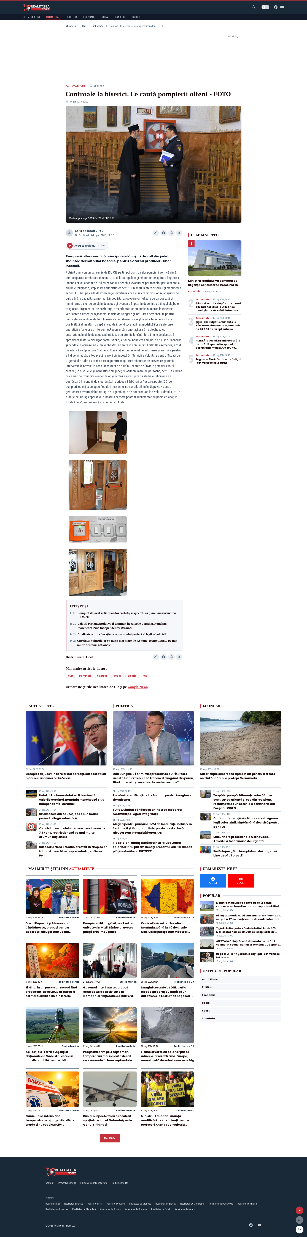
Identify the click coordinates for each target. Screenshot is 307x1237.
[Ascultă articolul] (299, 1210)
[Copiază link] (156, 233)
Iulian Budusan (185, 1110)
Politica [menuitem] (72, 17)
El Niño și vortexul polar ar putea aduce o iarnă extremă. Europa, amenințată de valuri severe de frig (167, 1056)
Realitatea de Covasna (56, 1209)
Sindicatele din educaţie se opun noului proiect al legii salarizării (122, 634)
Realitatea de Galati (161, 1209)
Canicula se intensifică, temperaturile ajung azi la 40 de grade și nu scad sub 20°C (50, 1120)
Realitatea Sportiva (73, 1203)
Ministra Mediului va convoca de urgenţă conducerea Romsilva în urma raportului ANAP (213, 285)
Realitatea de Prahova (136, 1209)
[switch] (265, 7)
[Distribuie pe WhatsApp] (171, 233)
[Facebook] (276, 7)
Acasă (72, 26)
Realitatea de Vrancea (140, 1203)
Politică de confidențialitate (93, 1182)
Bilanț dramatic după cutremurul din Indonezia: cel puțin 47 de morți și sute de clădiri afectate (218, 307)
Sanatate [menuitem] (121, 17)
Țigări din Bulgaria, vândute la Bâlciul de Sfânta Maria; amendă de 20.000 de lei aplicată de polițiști (218, 327)
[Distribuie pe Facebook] (163, 233)
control (102, 675)
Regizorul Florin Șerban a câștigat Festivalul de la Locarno (218, 361)
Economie (194, 291)
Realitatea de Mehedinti (84, 1209)
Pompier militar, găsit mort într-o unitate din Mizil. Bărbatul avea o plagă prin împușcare (108, 927)
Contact (49, 1182)
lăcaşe (117, 675)
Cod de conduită (120, 1182)
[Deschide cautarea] (253, 7)
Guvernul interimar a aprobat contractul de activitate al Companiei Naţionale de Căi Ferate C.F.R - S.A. (109, 993)
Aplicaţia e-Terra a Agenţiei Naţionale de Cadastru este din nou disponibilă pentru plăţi (49, 1056)
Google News (138, 687)
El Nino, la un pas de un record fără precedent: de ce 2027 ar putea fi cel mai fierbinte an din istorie (51, 991)
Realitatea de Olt (68, 917)
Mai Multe (110, 1138)
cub (70, 675)
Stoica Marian (128, 981)
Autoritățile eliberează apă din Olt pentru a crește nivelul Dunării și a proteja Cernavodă (237, 776)
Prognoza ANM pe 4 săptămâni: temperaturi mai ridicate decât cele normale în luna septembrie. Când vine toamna (108, 1058)
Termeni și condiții (67, 1182)
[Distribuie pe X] (179, 233)
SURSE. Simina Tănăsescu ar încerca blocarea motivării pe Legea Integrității (147, 812)
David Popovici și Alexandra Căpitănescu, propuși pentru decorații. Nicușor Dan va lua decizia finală (47, 929)
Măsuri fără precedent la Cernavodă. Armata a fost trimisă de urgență (241, 839)
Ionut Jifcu (95, 231)
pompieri (85, 675)
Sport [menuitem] (136, 17)
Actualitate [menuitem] (53, 17)
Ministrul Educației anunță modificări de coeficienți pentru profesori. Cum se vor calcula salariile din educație (165, 1122)
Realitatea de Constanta (192, 1203)
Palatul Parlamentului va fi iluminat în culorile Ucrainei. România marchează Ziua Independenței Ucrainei (122, 626)
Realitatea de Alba (116, 1203)
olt (145, 675)
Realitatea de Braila (247, 1203)
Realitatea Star (95, 1203)
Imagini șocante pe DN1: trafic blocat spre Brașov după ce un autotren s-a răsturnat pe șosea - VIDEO (166, 993)
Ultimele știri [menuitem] (31, 17)
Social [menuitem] (105, 17)
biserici (132, 675)
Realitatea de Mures (185, 1209)
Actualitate (97, 26)
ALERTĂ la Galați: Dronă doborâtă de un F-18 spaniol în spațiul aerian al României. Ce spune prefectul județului (218, 346)
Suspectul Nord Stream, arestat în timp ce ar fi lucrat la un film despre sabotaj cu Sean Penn (73, 851)
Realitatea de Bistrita (110, 1209)
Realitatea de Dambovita (221, 1203)
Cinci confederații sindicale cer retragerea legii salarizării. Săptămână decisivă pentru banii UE (246, 822)
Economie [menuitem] (89, 17)
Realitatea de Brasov (165, 1203)
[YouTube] (282, 7)
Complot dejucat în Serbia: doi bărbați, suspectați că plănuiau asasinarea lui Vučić (127, 615)
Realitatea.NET (52, 1203)
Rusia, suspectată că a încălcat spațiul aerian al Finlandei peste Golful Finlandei (107, 1120)
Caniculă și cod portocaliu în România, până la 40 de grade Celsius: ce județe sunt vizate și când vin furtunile (164, 929)
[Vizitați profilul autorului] (69, 232)
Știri (84, 26)
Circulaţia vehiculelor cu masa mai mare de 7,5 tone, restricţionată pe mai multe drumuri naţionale (127, 643)
